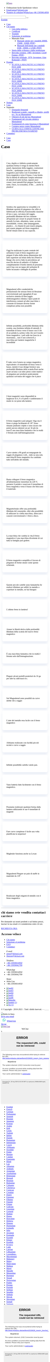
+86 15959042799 (14, 965)
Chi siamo (10, 26)
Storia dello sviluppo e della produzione (28, 50)
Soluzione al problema (21, 36)
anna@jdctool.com (14, 954)
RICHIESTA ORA (9, 928)
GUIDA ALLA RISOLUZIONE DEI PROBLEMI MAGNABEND (28, 130)
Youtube (15, 34)
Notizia (9, 102)
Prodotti (9, 62)
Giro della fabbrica (19, 29)
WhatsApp (11, 1021)
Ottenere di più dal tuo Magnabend (26, 117)
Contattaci (10, 133)
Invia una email (7, 1016)
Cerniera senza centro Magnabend (26, 126)
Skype (3, 1024)
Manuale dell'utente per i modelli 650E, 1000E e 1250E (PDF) (31, 46)
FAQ (8, 944)
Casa (8, 24)
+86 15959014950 (14, 963)
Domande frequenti (20, 110)
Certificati (16, 31)
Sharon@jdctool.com (15, 956)
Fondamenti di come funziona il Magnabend (30, 124)
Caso (8, 105)
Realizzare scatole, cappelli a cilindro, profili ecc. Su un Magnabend (30, 113)
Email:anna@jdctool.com (17, 10)
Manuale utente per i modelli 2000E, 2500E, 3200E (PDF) (32, 42)
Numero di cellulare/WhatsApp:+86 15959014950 (27, 12)
